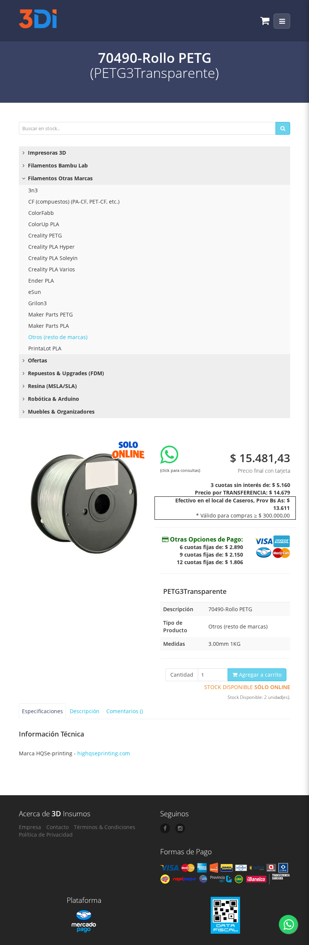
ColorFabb (41, 212)
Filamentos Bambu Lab (57, 165)
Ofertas (36, 360)
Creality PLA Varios (51, 269)
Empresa (30, 827)
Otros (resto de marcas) (57, 337)
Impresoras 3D (46, 152)
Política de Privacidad (46, 834)
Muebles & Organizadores (60, 411)
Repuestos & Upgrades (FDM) (65, 373)
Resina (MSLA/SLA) (51, 386)
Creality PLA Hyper (51, 246)
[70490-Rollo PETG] (84, 501)
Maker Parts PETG (50, 314)
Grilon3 (37, 303)
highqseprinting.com (103, 753)
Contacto (57, 827)
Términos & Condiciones (104, 827)
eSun (34, 291)
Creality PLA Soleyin (53, 258)
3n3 (33, 190)
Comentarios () (124, 711)
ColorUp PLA (43, 224)
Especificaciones (42, 711)
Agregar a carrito (259, 674)
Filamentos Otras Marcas (59, 178)
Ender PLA (41, 280)
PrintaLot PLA (44, 348)
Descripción (84, 711)
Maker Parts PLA (48, 325)
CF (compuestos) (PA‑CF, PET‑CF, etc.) (73, 201)
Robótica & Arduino (52, 398)
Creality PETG (45, 235)
